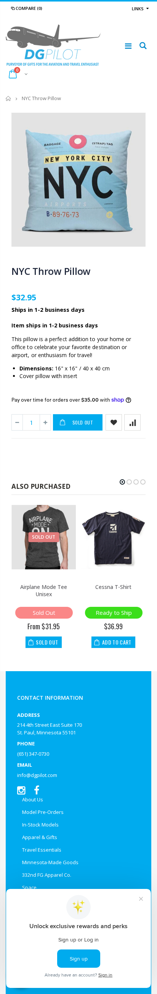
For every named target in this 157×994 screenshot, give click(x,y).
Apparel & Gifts (39, 837)
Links (138, 8)
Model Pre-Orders (43, 812)
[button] (122, 482)
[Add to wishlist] (114, 422)
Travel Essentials (41, 849)
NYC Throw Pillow (50, 271)
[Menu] (128, 46)
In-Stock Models (40, 824)
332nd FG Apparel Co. (46, 874)
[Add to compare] (132, 422)
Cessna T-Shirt (113, 586)
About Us (32, 799)
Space (29, 887)
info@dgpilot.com (37, 775)
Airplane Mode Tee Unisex (43, 590)
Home (8, 98)
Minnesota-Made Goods (50, 862)
